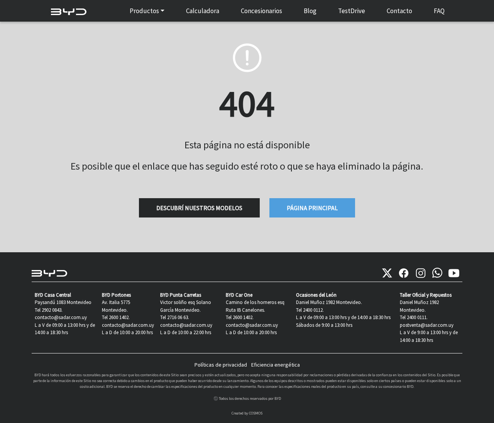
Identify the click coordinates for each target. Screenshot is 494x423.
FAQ (439, 11)
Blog (310, 11)
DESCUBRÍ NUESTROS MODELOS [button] (199, 208)
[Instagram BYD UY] (420, 273)
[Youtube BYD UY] (453, 273)
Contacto (399, 11)
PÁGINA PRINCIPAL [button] (312, 208)
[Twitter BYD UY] (387, 273)
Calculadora (202, 11)
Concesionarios (261, 11)
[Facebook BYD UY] (403, 273)
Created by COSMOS (247, 413)
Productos (144, 11)
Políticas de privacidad (221, 364)
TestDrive (351, 11)
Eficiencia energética (275, 364)
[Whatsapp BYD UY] (437, 273)
